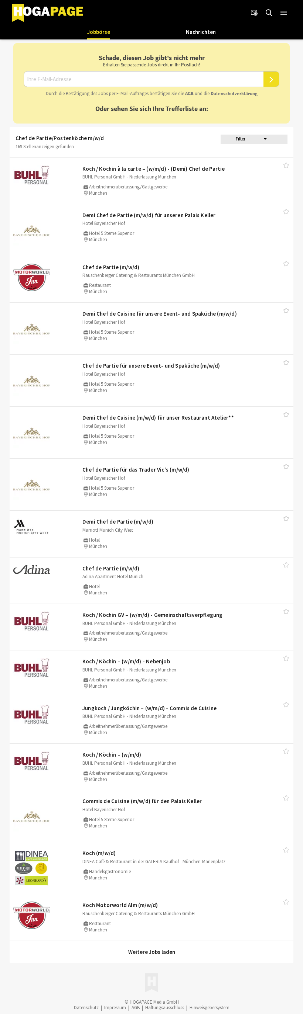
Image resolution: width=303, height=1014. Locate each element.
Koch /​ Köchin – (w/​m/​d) (112, 754)
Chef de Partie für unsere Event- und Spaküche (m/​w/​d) (151, 365)
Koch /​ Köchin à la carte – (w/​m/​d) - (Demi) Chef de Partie (153, 168)
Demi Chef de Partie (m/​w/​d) (117, 521)
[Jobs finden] (269, 13)
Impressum (115, 1007)
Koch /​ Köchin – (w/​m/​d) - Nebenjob (126, 661)
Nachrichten (201, 31)
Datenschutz (86, 1007)
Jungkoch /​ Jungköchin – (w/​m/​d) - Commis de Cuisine (149, 708)
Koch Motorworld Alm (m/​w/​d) (120, 905)
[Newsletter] (254, 13)
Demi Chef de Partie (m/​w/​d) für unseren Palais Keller (149, 215)
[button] (283, 13)
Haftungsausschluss (164, 1007)
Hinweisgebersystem (209, 1007)
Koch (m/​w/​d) (99, 853)
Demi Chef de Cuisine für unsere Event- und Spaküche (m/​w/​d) (159, 313)
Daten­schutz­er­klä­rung (234, 93)
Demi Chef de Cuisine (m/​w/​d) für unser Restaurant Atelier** (158, 417)
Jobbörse (98, 31)
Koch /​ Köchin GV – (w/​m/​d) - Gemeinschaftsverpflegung (152, 614)
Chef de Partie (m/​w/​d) (110, 267)
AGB (189, 93)
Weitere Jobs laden (151, 951)
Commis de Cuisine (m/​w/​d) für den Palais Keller (142, 801)
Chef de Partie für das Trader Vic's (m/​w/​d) (136, 469)
